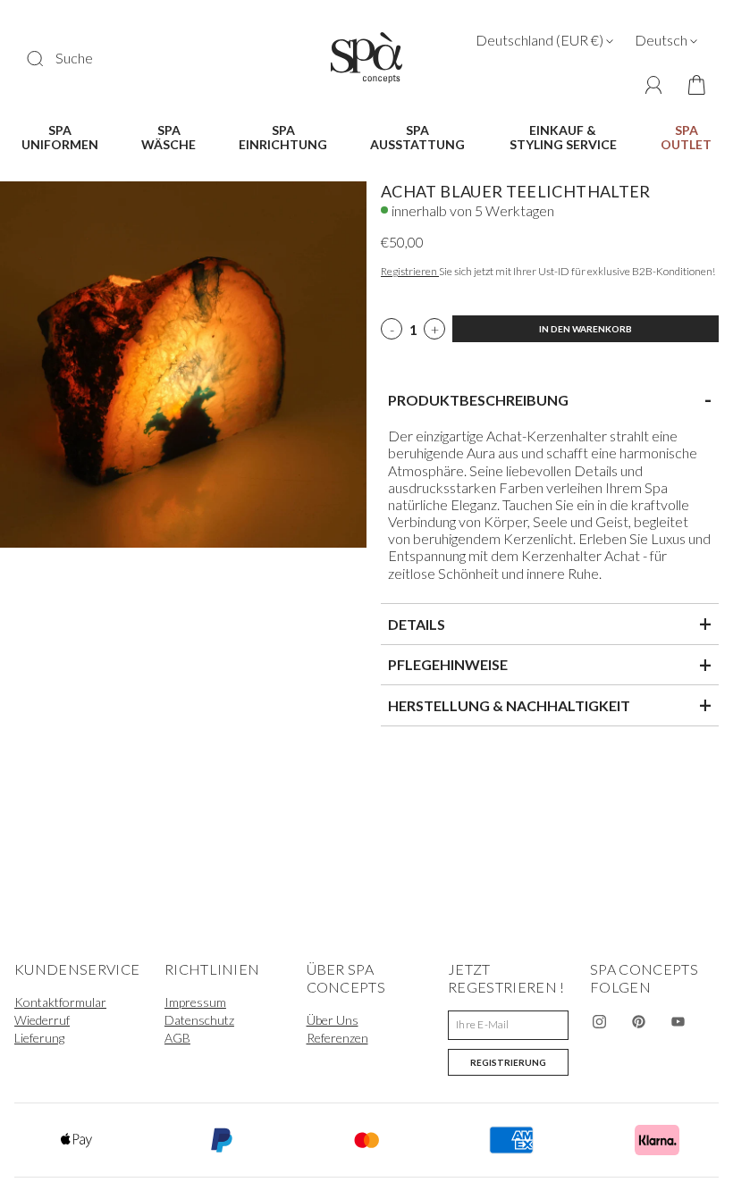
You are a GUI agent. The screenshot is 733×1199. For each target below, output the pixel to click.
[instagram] (599, 1021)
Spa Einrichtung (283, 137)
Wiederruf (42, 1019)
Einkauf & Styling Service (563, 137)
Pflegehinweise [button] (550, 664)
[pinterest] (638, 1021)
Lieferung (39, 1037)
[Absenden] (46, 58)
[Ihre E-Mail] (508, 1024)
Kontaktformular (60, 1002)
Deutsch (662, 39)
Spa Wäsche (168, 137)
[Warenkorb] (690, 86)
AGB (177, 1037)
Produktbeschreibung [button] (550, 399)
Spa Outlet (686, 137)
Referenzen (337, 1037)
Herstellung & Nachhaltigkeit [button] (550, 704)
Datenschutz (199, 1019)
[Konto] (654, 85)
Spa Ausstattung (417, 137)
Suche (74, 57)
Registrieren (410, 271)
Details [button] (550, 623)
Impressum (195, 1002)
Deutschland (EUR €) (541, 39)
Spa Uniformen (59, 137)
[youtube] (677, 1021)
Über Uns (332, 1019)
